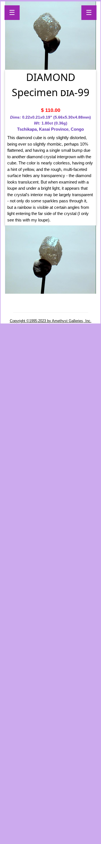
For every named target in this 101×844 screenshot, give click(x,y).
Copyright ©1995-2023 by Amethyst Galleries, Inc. (50, 321)
